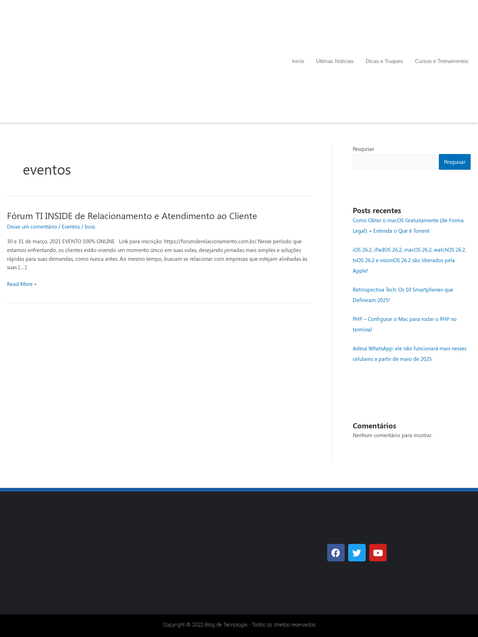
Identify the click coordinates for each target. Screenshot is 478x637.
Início (298, 61)
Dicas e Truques (384, 61)
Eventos (71, 226)
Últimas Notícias (335, 61)
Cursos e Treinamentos (442, 61)
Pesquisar (363, 148)
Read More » (22, 283)
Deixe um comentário (32, 226)
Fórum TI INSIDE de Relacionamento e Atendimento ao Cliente (132, 215)
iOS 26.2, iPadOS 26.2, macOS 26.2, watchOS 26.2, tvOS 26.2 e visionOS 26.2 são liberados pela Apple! (409, 260)
